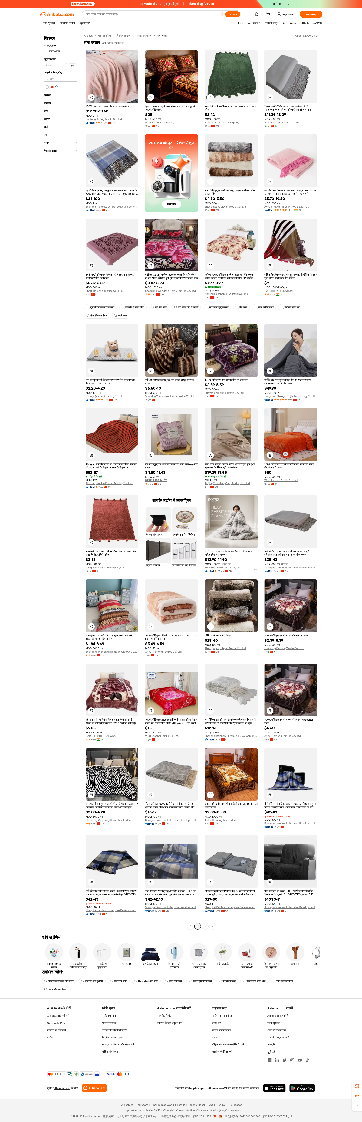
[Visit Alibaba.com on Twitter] (284, 1060)
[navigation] (61, 481)
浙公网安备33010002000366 (242, 1116)
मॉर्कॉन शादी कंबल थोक (256, 981)
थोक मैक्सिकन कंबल (98, 315)
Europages (235, 1104)
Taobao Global (196, 1104)
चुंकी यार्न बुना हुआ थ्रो (94, 981)
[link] (357, 1086)
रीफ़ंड (215, 1037)
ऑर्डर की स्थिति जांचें (276, 1030)
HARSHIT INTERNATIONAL (280, 290)
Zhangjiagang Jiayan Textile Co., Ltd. (225, 206)
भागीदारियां (272, 1044)
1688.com (142, 1104)
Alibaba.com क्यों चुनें (58, 1015)
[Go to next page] (212, 926)
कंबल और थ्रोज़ (144, 35)
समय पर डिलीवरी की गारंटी (114, 1030)
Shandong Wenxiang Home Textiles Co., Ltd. (170, 290)
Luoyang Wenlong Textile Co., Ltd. (224, 392)
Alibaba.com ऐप (217, 1088)
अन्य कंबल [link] (162, 35)
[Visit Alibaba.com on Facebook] (269, 1060)
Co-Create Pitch (56, 1022)
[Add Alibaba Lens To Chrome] (94, 1088)
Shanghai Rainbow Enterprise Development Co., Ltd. (112, 206)
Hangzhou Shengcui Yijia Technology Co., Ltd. (290, 396)
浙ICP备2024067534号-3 (277, 1116)
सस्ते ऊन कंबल (175, 981)
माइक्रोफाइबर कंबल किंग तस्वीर (61, 981)
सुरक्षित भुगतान (109, 1015)
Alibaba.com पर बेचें (277, 1015)
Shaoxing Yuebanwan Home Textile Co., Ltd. (170, 396)
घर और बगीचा (104, 35)
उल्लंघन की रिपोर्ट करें (222, 1051)
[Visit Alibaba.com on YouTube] (300, 1060)
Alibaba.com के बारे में (59, 1007)
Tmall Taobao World (162, 1104)
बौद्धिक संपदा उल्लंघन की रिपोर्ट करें (228, 1044)
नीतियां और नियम (110, 1051)
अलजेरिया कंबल (120, 981)
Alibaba (88, 35)
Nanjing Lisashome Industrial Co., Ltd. (226, 293)
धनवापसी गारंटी (109, 1022)
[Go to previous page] (190, 926)
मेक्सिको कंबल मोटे (292, 307)
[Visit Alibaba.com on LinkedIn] (277, 1060)
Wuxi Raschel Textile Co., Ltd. (162, 122)
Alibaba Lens (62, 1088)
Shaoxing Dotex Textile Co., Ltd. (223, 567)
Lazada (181, 1104)
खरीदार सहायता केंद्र (222, 1015)
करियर (50, 1037)
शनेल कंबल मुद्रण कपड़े (218, 307)
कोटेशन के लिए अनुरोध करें (169, 1022)
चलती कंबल (122, 315)
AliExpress (127, 1104)
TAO (210, 1104)
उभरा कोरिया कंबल (266, 307)
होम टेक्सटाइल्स (124, 35)
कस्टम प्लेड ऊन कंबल (57, 989)
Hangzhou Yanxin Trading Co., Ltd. (224, 122)
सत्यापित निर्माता (164, 1015)
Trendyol (221, 1104)
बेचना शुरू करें (273, 1022)
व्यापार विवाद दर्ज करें (221, 1030)
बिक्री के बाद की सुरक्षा (112, 1037)
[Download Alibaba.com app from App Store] (274, 1088)
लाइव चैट (216, 1022)
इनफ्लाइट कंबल (229, 981)
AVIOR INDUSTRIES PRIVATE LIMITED (286, 206)
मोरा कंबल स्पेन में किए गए (188, 307)
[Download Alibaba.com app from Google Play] (302, 1088)
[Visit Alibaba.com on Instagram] (292, 1060)
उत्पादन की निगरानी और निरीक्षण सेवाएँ (119, 1044)
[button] (221, 14)
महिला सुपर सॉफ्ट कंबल (202, 981)
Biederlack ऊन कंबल (148, 981)
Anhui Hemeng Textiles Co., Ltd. (104, 290)
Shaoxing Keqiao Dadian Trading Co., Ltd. (109, 483)
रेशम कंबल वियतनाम (284, 981)
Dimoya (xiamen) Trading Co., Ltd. (105, 396)
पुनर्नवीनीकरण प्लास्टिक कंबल (102, 307)
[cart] (269, 14)
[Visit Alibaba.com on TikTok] (307, 1060)
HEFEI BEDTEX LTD (156, 480)
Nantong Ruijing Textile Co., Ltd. (104, 119)
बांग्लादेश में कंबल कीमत (134, 307)
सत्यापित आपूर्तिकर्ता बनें (278, 1037)
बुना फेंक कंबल (161, 307)
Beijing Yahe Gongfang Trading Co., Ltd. (227, 483)
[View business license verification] (215, 1116)
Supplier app (196, 1088)
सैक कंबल (243, 307)
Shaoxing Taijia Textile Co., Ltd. (281, 122)
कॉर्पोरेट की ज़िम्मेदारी (56, 1030)
